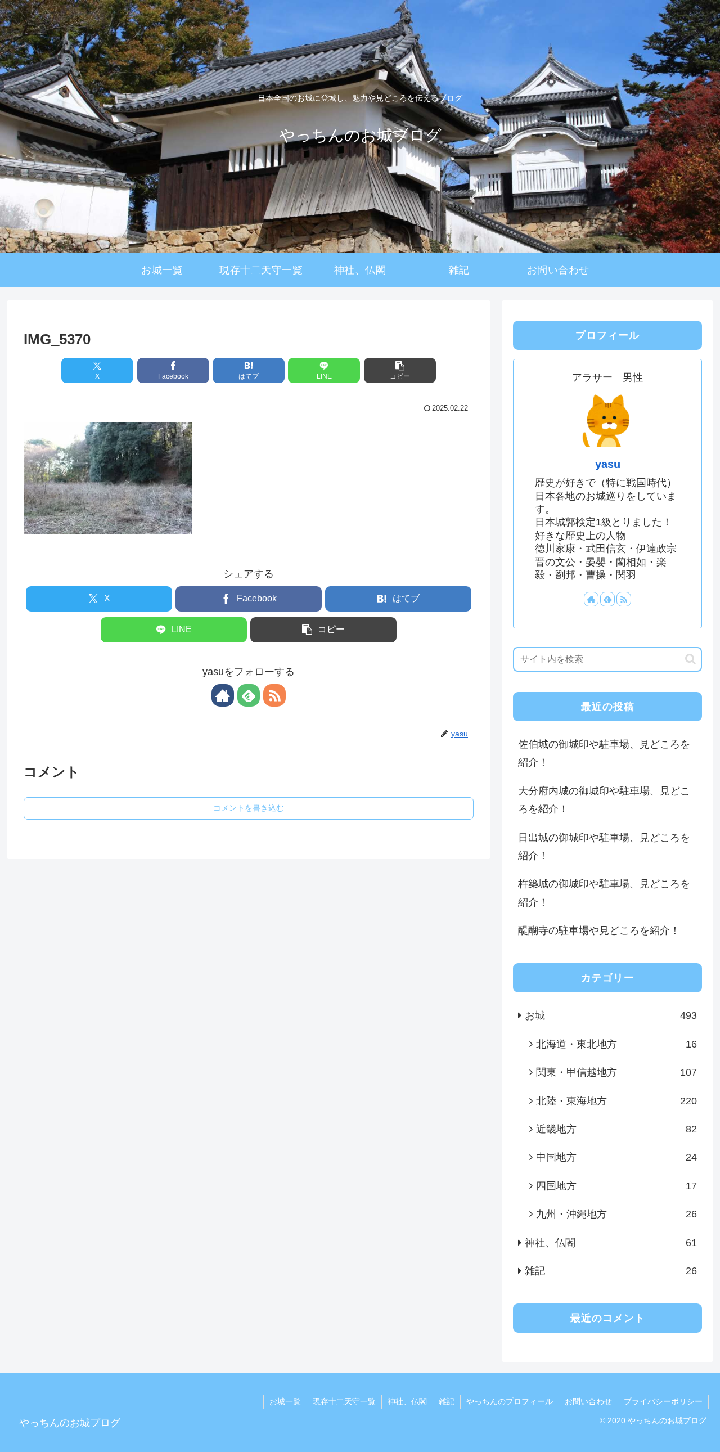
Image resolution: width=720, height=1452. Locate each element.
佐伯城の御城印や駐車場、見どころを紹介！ (604, 753)
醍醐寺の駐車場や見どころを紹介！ (599, 930)
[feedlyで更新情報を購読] (248, 695)
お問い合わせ (588, 1401)
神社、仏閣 (407, 1401)
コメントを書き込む (248, 807)
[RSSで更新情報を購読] (274, 695)
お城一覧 (285, 1401)
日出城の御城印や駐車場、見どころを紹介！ (604, 846)
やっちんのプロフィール (509, 1401)
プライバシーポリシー (663, 1401)
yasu (607, 464)
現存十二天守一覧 (344, 1401)
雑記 (446, 1401)
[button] (400, 370)
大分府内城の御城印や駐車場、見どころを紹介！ (604, 800)
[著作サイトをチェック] (223, 695)
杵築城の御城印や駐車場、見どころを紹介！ (604, 892)
